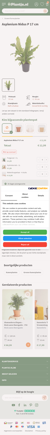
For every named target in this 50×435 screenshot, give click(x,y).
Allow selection (25, 238)
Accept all (25, 232)
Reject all (25, 245)
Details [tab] (41, 196)
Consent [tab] (9, 196)
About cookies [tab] (25, 195)
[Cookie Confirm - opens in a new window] (37, 188)
